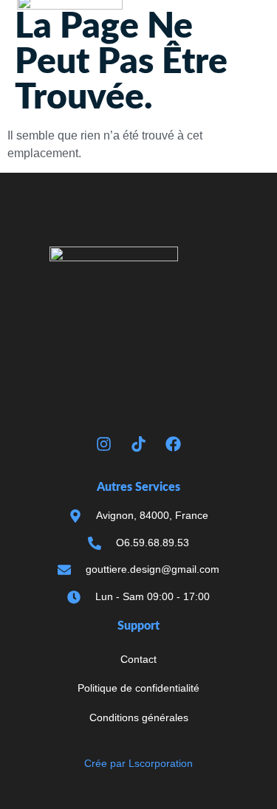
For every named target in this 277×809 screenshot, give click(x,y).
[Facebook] (173, 443)
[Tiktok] (138, 443)
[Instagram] (104, 443)
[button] (245, 50)
